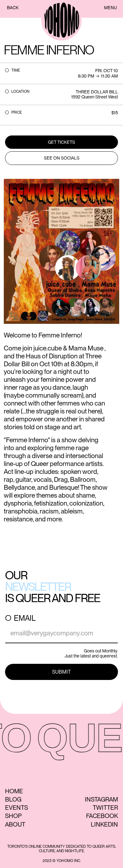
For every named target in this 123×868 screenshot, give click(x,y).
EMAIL (25, 618)
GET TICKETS (61, 142)
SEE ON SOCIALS (61, 157)
